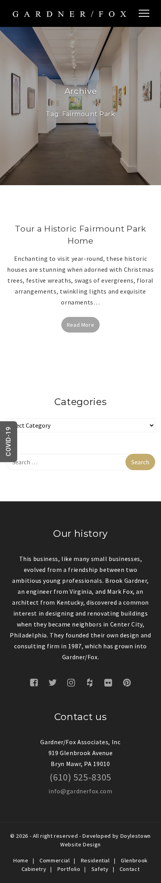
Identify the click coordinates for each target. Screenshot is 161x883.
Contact (130, 868)
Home (21, 860)
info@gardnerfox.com (80, 791)
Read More (81, 324)
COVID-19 (8, 441)
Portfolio (68, 868)
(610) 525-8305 (80, 777)
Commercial (54, 860)
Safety (100, 868)
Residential (95, 860)
